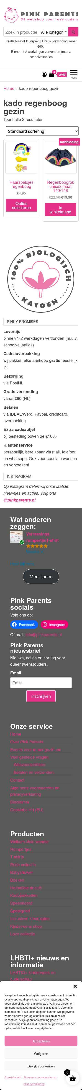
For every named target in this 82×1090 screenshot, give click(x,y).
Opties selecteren (21, 205)
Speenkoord (21, 903)
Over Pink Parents (26, 742)
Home (8, 88)
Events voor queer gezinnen (35, 749)
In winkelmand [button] (60, 210)
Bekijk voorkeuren (41, 1066)
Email (15, 673)
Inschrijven (41, 696)
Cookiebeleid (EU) (27, 809)
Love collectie (22, 933)
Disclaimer (19, 802)
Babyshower (21, 872)
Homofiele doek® (26, 887)
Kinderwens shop (26, 926)
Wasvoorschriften (29, 764)
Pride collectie (23, 864)
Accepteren (41, 1041)
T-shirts (17, 857)
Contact (17, 780)
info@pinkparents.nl (44, 634)
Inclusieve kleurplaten (30, 918)
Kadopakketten (24, 895)
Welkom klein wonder (29, 841)
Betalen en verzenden (34, 772)
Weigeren (41, 1053)
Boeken (17, 880)
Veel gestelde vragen (29, 757)
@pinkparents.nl (19, 500)
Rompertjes (20, 849)
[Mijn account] (44, 74)
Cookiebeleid (13, 1077)
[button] (75, 986)
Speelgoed (20, 910)
